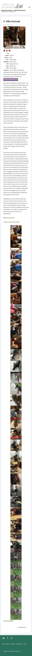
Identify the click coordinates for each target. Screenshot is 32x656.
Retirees (7, 644)
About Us (13, 644)
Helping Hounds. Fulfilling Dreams (13, 10)
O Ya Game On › (22, 627)
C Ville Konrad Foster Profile (11, 222)
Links (24, 644)
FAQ (3, 644)
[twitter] (7, 638)
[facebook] (3, 638)
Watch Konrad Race (9, 217)
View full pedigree (8, 621)
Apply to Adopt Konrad (10, 79)
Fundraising (19, 644)
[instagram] (11, 638)
